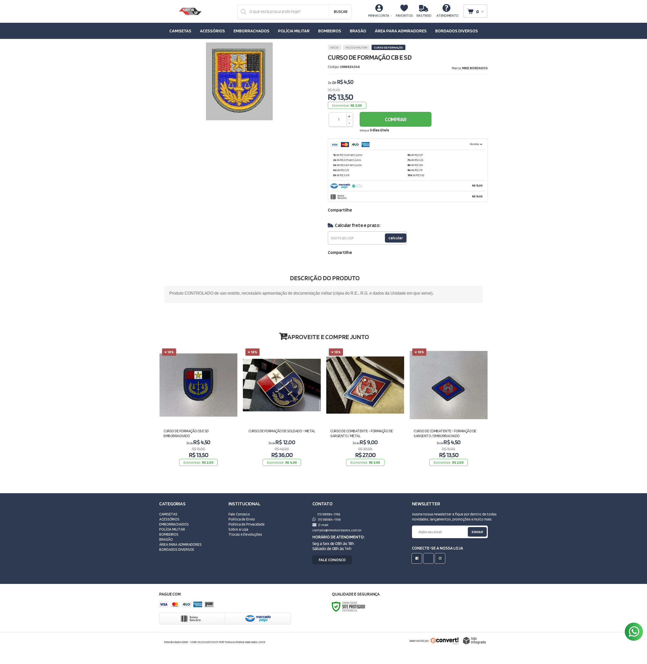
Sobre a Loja (238, 529)
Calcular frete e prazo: (357, 225)
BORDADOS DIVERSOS (176, 549)
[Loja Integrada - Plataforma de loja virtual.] (474, 640)
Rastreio (424, 15)
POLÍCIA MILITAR (356, 47)
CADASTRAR (472, 533)
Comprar (395, 119)
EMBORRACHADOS (174, 524)
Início (334, 47)
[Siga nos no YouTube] (429, 558)
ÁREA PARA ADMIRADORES (180, 544)
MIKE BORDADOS (475, 68)
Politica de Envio (241, 519)
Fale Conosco (239, 514)
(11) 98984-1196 (328, 514)
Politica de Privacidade (246, 524)
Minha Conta (378, 15)
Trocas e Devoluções (245, 534)
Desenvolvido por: (419, 641)
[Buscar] (340, 12)
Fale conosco (332, 559)
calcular (395, 237)
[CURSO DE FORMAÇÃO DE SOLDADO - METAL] (282, 407)
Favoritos (404, 15)
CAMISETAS (168, 514)
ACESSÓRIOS (169, 519)
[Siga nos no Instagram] (441, 558)
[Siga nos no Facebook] (418, 558)
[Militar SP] (190, 11)
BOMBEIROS (168, 534)
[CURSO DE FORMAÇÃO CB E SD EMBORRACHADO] (198, 407)
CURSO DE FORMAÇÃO (388, 47)
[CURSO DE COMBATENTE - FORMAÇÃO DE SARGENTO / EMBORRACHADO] (449, 407)
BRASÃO (166, 539)
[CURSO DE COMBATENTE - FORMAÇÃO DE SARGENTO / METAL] (365, 407)
